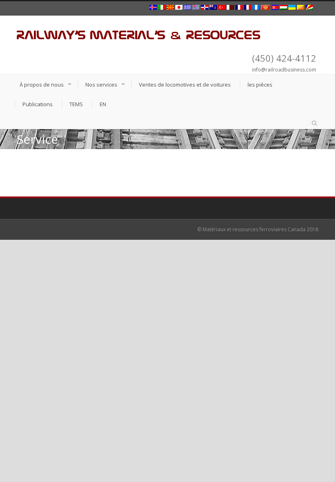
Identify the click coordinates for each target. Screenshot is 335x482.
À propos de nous (42, 84)
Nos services (101, 84)
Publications (37, 104)
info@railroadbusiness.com (284, 69)
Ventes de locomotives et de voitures (185, 84)
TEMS (76, 104)
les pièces (260, 84)
